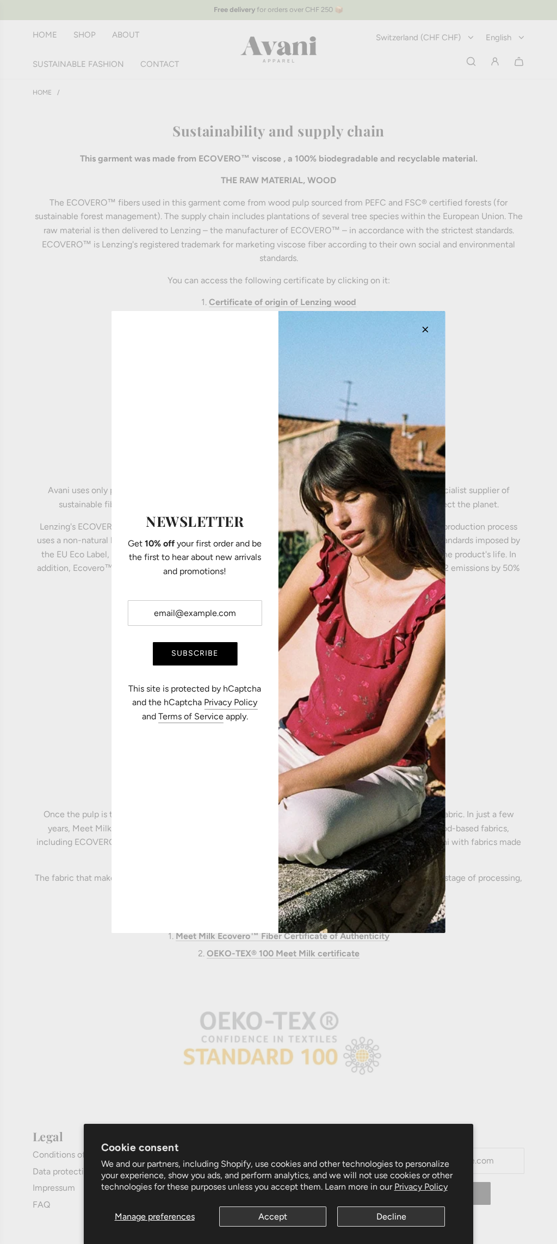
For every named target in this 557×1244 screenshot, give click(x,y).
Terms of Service (191, 716)
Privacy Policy (421, 1186)
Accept (272, 1216)
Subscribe (194, 653)
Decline (391, 1216)
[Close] (425, 329)
